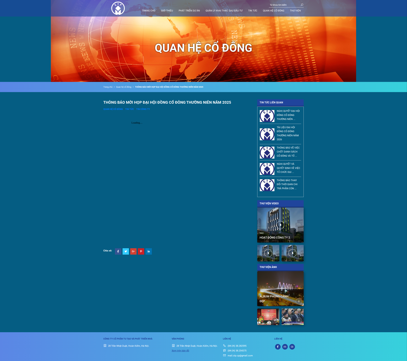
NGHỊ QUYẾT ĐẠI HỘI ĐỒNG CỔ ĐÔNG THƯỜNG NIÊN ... (288, 115)
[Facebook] (118, 251)
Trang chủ (148, 10)
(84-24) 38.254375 (237, 350)
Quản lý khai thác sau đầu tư (224, 10)
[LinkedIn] (148, 251)
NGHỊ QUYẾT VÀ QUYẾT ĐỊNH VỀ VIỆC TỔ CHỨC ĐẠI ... (288, 168)
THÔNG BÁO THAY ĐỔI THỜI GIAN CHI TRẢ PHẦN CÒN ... (287, 184)
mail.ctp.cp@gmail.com (240, 355)
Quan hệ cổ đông (273, 10)
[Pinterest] (141, 251)
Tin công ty (143, 109)
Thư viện (295, 10)
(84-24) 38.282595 (237, 345)
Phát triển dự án (189, 10)
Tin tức (252, 10)
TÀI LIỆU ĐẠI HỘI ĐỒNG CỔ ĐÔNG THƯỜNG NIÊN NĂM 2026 (288, 133)
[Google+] (133, 251)
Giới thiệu (167, 10)
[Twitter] (126, 251)
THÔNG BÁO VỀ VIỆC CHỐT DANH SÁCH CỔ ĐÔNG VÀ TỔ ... (288, 151)
